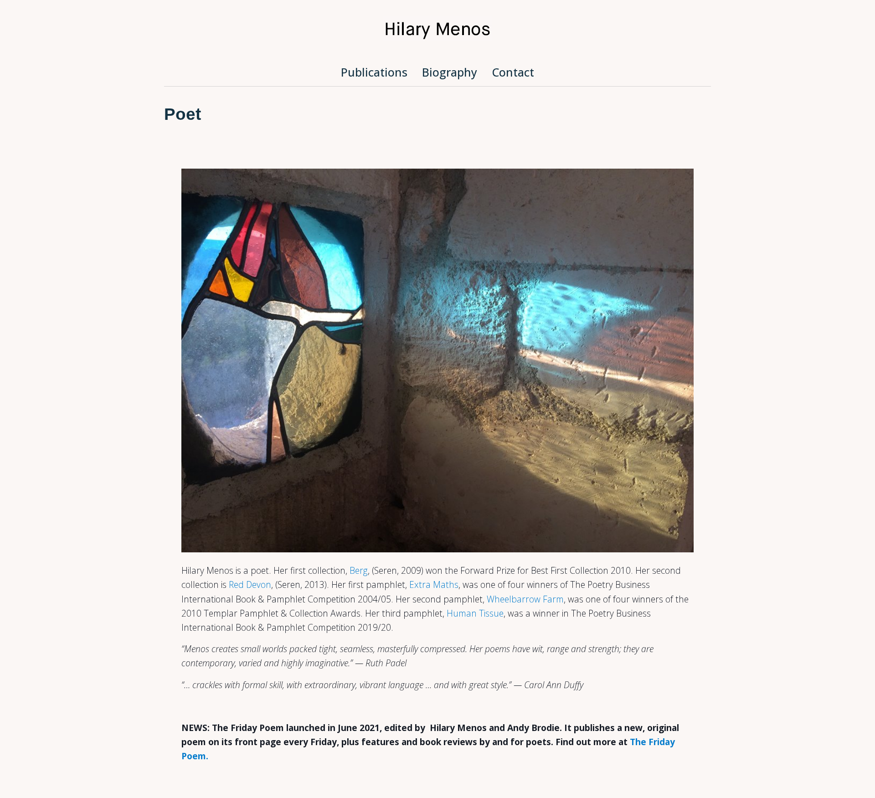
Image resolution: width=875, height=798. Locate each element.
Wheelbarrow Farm (525, 599)
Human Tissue (475, 613)
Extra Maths (433, 584)
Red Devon (250, 584)
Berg (359, 570)
